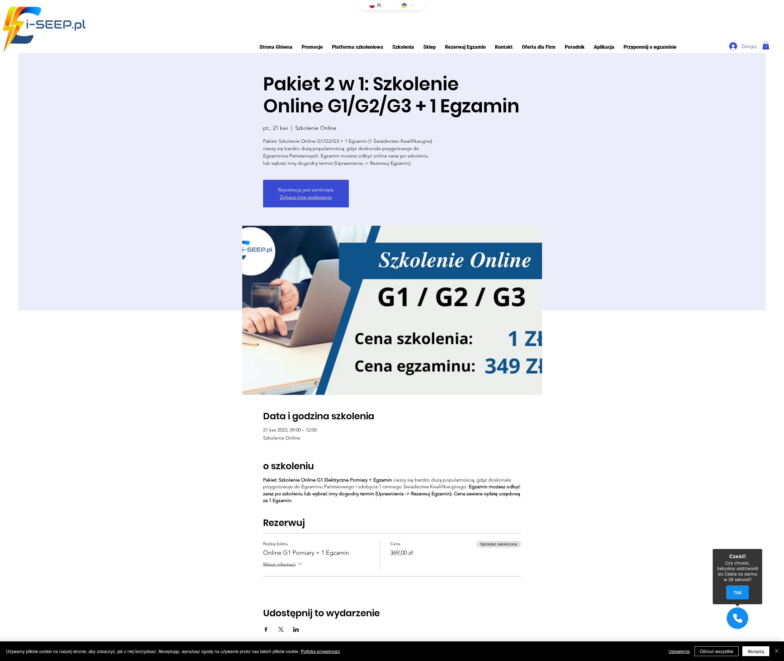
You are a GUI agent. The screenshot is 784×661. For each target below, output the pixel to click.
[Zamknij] (776, 651)
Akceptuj (756, 651)
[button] (357, 47)
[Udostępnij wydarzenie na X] (281, 629)
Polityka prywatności (320, 651)
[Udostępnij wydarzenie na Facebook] (266, 629)
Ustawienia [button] (679, 651)
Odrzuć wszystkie (716, 651)
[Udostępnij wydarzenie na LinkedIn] (296, 629)
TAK (737, 592)
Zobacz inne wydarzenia (306, 197)
